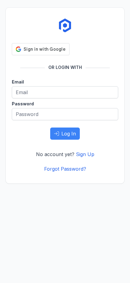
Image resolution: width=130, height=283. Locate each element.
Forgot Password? (65, 169)
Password (23, 103)
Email (18, 81)
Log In (68, 134)
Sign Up (85, 154)
